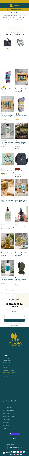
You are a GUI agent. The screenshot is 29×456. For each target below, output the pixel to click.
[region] (14, 44)
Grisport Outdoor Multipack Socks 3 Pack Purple (21, 116)
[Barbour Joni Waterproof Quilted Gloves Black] (17, 285)
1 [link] (5, 290)
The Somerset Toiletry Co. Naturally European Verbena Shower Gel (7, 254)
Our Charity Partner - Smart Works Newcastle (13, 394)
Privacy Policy (6, 422)
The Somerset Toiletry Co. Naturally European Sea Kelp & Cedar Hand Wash (7, 227)
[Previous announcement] (2, 9)
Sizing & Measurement (8, 407)
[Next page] (23, 290)
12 (19, 290)
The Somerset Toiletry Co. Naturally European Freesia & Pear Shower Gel (7, 281)
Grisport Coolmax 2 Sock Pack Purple (6, 89)
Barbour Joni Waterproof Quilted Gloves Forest (20, 280)
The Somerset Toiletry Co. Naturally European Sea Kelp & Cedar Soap (7, 172)
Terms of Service (6, 425)
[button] (2, 5)
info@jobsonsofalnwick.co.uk (10, 372)
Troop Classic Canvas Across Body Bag (21, 171)
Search (4, 382)
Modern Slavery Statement (8, 410)
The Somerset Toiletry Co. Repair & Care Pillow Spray (21, 226)
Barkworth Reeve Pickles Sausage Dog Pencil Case (20, 143)
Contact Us (5, 428)
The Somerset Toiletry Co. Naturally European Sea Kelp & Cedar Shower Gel (7, 144)
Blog (4, 397)
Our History (5, 388)
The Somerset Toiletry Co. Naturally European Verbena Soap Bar (7, 200)
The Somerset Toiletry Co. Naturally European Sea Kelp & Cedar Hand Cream (21, 200)
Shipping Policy (6, 419)
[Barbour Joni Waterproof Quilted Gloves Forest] (15, 285)
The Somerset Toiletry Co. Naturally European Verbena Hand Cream (21, 254)
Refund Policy (6, 413)
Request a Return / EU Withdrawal (10, 416)
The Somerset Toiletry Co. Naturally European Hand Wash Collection (21, 90)
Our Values (5, 391)
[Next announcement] (26, 9)
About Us (5, 385)
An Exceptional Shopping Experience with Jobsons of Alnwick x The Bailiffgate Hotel (14, 400)
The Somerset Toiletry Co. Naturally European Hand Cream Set (7, 117)
